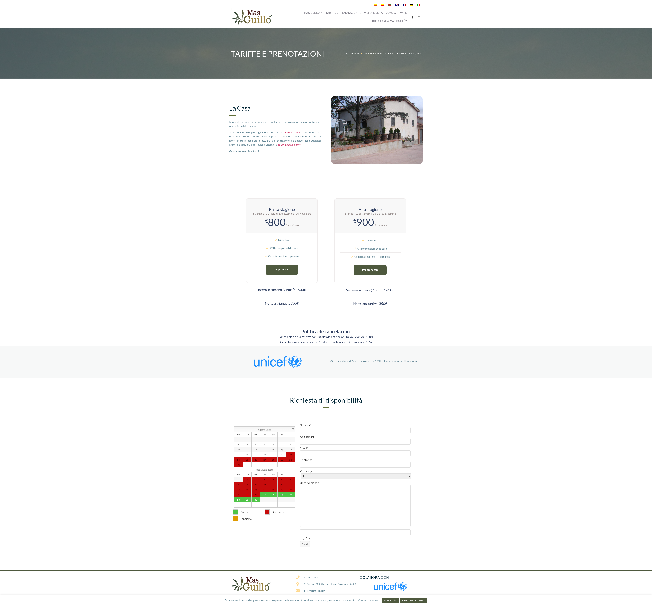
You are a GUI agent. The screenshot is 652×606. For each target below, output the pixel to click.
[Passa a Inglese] (397, 5)
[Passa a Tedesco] (411, 5)
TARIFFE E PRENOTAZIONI (378, 53)
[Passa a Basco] (390, 5)
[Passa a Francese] (404, 5)
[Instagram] (419, 17)
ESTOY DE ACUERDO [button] (413, 600)
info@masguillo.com (290, 144)
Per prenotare (282, 269)
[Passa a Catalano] (375, 5)
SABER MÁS (390, 600)
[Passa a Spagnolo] (382, 5)
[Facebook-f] (412, 17)
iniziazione (352, 53)
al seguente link (293, 132)
